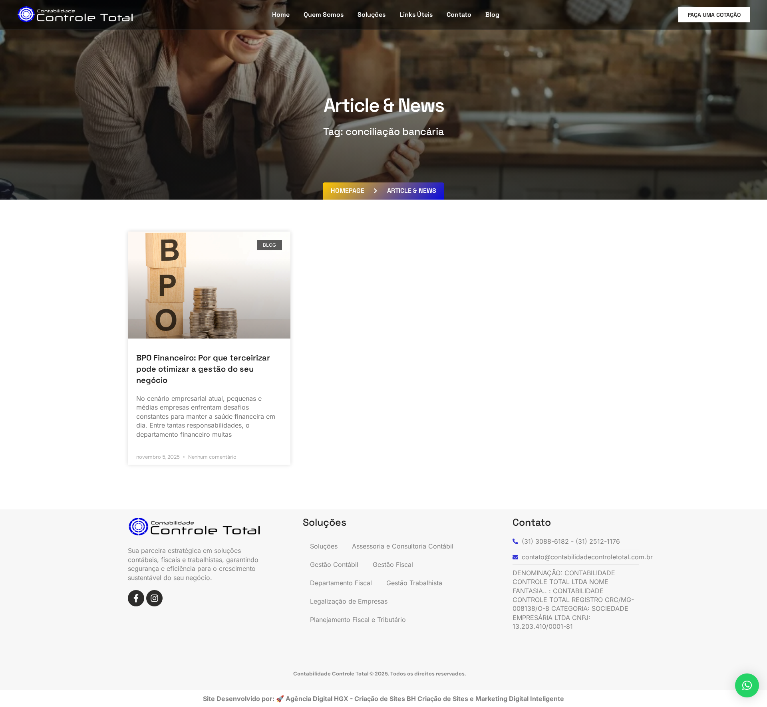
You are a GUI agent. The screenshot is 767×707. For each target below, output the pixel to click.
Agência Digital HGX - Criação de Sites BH (351, 699)
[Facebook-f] (136, 598)
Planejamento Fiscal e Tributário (358, 620)
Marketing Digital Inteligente (519, 699)
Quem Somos (324, 14)
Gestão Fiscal (393, 564)
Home (281, 14)
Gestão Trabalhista (414, 583)
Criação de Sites (443, 699)
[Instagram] (154, 598)
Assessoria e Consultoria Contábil (402, 546)
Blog (492, 14)
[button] (747, 685)
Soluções (371, 14)
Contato (459, 14)
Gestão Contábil (334, 564)
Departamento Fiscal (341, 583)
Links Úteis (416, 14)
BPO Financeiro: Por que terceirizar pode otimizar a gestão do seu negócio (203, 369)
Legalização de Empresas (348, 601)
